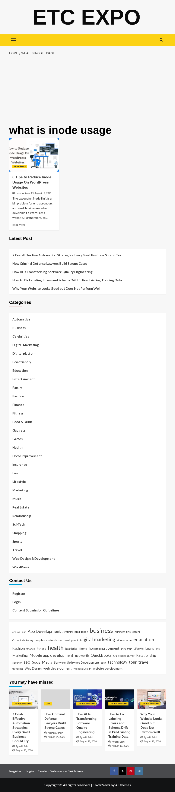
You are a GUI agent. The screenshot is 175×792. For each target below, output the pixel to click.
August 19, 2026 (120, 746)
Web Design (33, 668)
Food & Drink (22, 422)
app (24, 631)
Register (18, 593)
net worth (82, 655)
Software (60, 662)
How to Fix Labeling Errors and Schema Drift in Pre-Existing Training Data (67, 280)
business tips (123, 631)
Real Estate (20, 507)
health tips (71, 648)
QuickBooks (101, 655)
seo (26, 662)
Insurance (19, 464)
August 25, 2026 (24, 750)
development (71, 640)
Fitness (17, 413)
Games (17, 439)
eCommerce (124, 640)
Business (19, 328)
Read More (18, 224)
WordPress (20, 166)
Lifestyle (19, 481)
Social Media (42, 662)
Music (16, 499)
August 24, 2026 (56, 737)
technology (117, 662)
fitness (41, 648)
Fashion (18, 396)
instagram (126, 648)
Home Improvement (27, 456)
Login (16, 602)
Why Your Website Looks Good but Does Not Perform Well (56, 288)
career (136, 631)
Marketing (20, 490)
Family (17, 387)
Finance (18, 405)
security (17, 662)
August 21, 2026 (88, 741)
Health (17, 447)
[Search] (161, 40)
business (101, 630)
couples (40, 640)
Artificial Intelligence (75, 631)
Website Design (82, 668)
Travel (17, 550)
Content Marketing (22, 640)
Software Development (83, 662)
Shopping (19, 533)
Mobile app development (51, 655)
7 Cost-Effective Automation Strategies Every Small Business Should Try (66, 255)
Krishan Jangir (55, 733)
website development (107, 668)
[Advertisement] (87, 90)
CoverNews (101, 785)
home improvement (104, 648)
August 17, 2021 (43, 193)
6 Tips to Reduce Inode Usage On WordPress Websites (31, 182)
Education (20, 370)
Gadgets (18, 430)
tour (133, 662)
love (158, 648)
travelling (17, 668)
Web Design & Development (33, 558)
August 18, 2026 (152, 741)
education (143, 639)
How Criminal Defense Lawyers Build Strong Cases (49, 263)
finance (30, 648)
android (16, 631)
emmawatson (23, 193)
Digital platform (24, 353)
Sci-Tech (18, 524)
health (56, 647)
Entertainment (23, 379)
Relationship (21, 516)
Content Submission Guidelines (35, 610)
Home (83, 648)
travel (144, 661)
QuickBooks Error (123, 655)
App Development (44, 631)
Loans (149, 648)
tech (103, 662)
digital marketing (97, 639)
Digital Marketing (25, 345)
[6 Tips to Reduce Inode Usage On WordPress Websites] (34, 155)
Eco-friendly (21, 362)
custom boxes (54, 640)
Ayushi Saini (22, 746)
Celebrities (20, 336)
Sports (17, 541)
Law (15, 473)
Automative (21, 319)
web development (57, 668)
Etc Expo (86, 17)
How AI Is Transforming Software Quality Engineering (52, 272)
